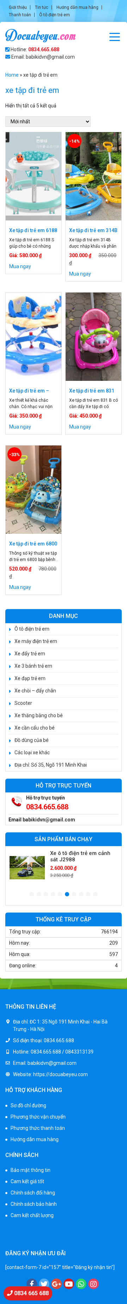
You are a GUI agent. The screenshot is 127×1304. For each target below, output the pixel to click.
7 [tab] (74, 894)
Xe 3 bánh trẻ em (33, 666)
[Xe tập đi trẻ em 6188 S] (33, 176)
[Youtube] (69, 1284)
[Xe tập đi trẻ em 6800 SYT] (33, 490)
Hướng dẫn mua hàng (77, 7)
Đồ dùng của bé (31, 740)
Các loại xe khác (32, 752)
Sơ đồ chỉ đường (28, 1105)
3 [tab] (45, 894)
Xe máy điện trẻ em (35, 641)
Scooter (23, 703)
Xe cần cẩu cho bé (34, 728)
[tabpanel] (63, 868)
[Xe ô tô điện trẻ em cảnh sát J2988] (27, 867)
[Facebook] (31, 1284)
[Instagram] (93, 1284)
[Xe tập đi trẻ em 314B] (93, 176)
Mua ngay (20, 266)
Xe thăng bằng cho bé (38, 715)
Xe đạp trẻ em (30, 678)
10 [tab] (95, 894)
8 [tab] (81, 894)
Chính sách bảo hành (34, 1204)
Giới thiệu (18, 7)
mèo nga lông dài (81, 1238)
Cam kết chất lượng (32, 1215)
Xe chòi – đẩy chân (35, 691)
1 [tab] (31, 894)
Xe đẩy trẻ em (29, 653)
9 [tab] (88, 894)
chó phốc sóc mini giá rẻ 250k (37, 1231)
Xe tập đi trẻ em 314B (93, 230)
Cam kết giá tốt (27, 1181)
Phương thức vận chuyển (38, 1117)
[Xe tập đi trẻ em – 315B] (33, 337)
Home (12, 75)
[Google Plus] (56, 1284)
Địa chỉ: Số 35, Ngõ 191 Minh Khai (50, 765)
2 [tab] (38, 894)
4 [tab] (52, 894)
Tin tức (41, 7)
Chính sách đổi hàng (33, 1193)
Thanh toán (20, 14)
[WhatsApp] (81, 1284)
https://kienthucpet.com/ (33, 1238)
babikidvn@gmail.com (49, 819)
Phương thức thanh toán (38, 1128)
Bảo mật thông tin (30, 1170)
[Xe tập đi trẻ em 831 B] (93, 337)
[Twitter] (44, 1284)
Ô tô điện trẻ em (54, 14)
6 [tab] (67, 894)
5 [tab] (60, 894)
